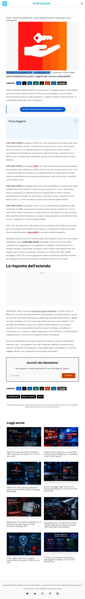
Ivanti (40, 396)
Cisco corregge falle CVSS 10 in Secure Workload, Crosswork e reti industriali (60, 488)
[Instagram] (42, 593)
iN (30, 84)
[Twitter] (27, 593)
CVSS (35, 166)
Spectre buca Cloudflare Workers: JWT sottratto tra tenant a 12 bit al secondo (23, 454)
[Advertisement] (42, 290)
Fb (19, 84)
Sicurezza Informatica (22, 18)
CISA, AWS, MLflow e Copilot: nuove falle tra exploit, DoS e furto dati (23, 560)
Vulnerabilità (42, 73)
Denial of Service (28, 396)
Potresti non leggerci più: (42, 109)
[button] (82, 3)
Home (8, 18)
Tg (54, 84)
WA (36, 84)
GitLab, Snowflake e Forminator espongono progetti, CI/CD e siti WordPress (59, 559)
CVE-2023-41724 (31, 242)
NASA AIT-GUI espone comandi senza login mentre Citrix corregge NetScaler (23, 489)
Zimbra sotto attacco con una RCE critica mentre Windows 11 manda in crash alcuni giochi (61, 454)
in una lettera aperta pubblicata (42, 311)
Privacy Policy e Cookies (54, 588)
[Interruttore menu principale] (4, 3)
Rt (47, 84)
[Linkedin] (35, 593)
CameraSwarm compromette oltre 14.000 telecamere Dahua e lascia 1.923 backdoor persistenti (60, 525)
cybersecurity (13, 396)
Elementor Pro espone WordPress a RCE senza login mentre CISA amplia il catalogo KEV (24, 524)
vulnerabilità (32, 232)
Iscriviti (69, 375)
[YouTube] (58, 593)
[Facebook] (50, 593)
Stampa (62, 84)
